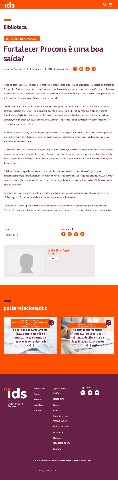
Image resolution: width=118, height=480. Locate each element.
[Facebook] (75, 69)
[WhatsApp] (94, 69)
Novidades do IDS (61, 442)
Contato (57, 449)
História (57, 393)
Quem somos (59, 388)
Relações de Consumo (21, 39)
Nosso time (58, 398)
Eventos (38, 399)
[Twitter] (81, 69)
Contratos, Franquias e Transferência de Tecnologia (30, 323)
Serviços (10, 235)
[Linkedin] (87, 69)
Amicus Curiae (60, 420)
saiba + (53, 258)
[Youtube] (97, 392)
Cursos (37, 394)
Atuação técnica (61, 416)
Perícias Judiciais (61, 426)
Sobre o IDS (39, 388)
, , (30, 323)
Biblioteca (38, 405)
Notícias (38, 410)
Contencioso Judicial (30, 320)
